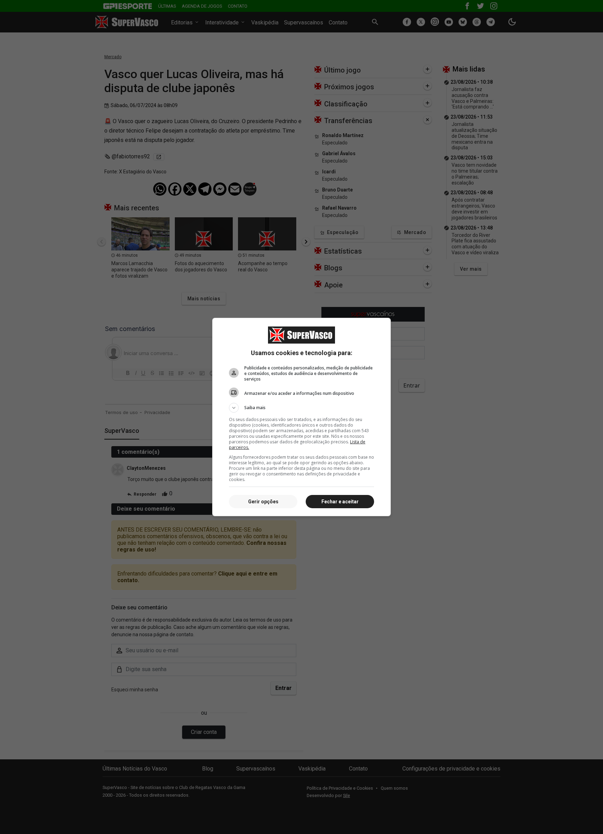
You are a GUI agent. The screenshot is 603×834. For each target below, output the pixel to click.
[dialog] (301, 417)
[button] (301, 408)
